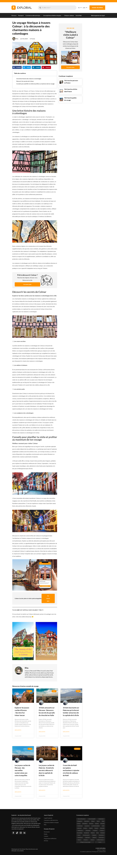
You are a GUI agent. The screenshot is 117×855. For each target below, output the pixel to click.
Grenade (102, 823)
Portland (102, 832)
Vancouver (101, 837)
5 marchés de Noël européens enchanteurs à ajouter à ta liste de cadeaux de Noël (71, 770)
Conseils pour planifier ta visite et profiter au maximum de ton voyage (35, 83)
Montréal (88, 830)
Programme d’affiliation (50, 838)
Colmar (78, 823)
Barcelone (87, 821)
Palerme (92, 832)
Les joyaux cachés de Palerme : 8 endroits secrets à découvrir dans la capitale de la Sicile (46, 770)
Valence (94, 837)
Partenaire (47, 832)
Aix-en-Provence (81, 818)
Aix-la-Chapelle (92, 818)
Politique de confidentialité (99, 851)
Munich (102, 830)
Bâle (103, 821)
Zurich (100, 842)
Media (45, 834)
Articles (46, 840)
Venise (79, 839)
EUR (84, 7)
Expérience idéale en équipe (51, 822)
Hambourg (80, 825)
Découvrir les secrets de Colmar (25, 81)
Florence (91, 823)
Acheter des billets (97, 7)
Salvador (94, 835)
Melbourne (80, 830)
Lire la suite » (18, 730)
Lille (103, 825)
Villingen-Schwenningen (85, 842)
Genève (96, 823)
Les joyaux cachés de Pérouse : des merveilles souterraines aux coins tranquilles (22, 770)
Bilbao (93, 821)
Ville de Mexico (100, 839)
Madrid (90, 828)
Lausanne (87, 825)
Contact (46, 836)
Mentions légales (101, 850)
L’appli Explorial (48, 818)
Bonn (98, 821)
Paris (97, 832)
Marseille (102, 828)
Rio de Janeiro (86, 835)
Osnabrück (86, 832)
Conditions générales (86, 851)
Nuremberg (79, 832)
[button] (17, 67)
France (33, 38)
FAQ (45, 824)
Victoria (85, 839)
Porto (79, 835)
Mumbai (95, 830)
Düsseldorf (85, 823)
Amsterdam (101, 818)
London (85, 828)
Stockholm (101, 835)
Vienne (92, 839)
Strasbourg (80, 837)
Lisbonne (79, 828)
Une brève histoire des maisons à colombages (28, 78)
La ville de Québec (95, 825)
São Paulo (87, 837)
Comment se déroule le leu (51, 820)
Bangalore (80, 821)
